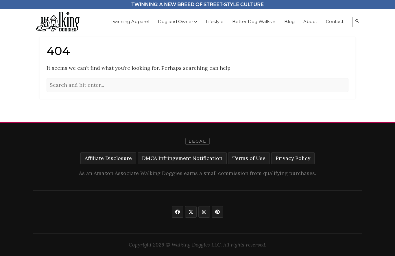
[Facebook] (177, 212)
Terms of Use (248, 158)
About (310, 21)
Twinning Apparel (130, 21)
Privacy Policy (293, 158)
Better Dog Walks (252, 21)
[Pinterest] (217, 212)
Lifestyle (215, 21)
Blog (289, 21)
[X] (191, 212)
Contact (335, 21)
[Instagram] (204, 212)
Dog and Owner (175, 21)
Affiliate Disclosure (108, 158)
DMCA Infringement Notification (182, 158)
